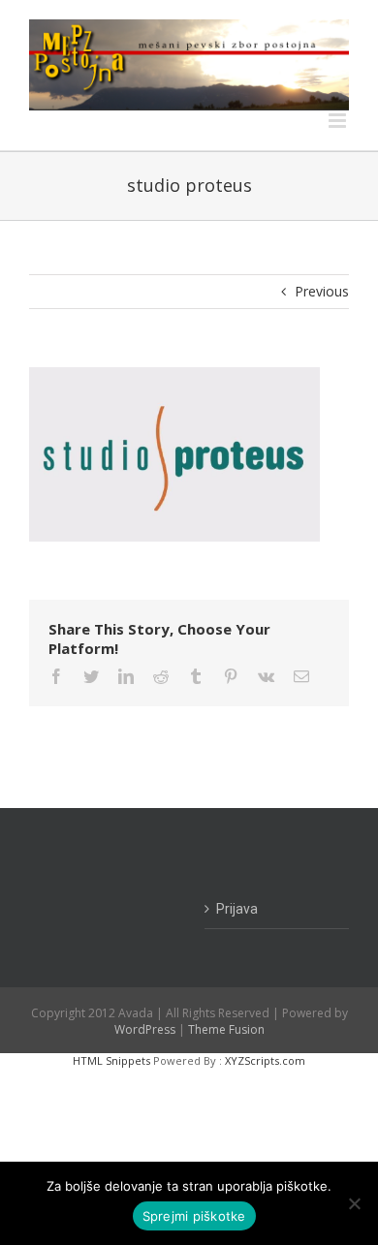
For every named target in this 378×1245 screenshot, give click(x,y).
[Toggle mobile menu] (339, 120)
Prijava (237, 909)
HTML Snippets (111, 1060)
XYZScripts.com (265, 1060)
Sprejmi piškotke (194, 1216)
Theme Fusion (226, 1029)
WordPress (144, 1029)
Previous (322, 291)
